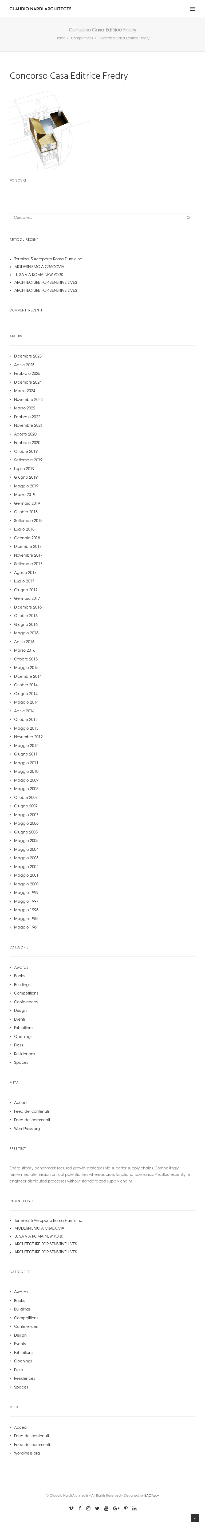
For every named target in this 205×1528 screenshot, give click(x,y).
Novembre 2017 (28, 556)
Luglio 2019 (24, 469)
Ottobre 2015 (26, 660)
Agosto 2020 (25, 435)
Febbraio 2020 (27, 443)
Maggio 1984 (26, 928)
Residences (24, 1054)
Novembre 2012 (28, 737)
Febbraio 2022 (27, 417)
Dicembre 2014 (28, 677)
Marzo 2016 (24, 651)
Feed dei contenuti (31, 1112)
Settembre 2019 (28, 460)
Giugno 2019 (26, 478)
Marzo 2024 (24, 391)
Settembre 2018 (28, 521)
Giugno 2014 (26, 694)
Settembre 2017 (28, 564)
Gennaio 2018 (27, 538)
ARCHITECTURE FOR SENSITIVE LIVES (45, 283)
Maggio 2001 (26, 876)
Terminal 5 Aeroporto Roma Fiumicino (48, 259)
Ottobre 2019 (26, 452)
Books (19, 976)
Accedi (20, 1103)
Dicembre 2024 (28, 383)
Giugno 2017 (26, 590)
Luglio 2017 (24, 582)
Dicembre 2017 (28, 547)
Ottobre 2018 (26, 512)
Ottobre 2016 (26, 616)
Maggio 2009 (26, 781)
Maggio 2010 (26, 772)
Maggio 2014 (26, 703)
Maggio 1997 (26, 902)
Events (20, 1020)
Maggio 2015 (26, 668)
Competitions (82, 38)
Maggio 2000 (26, 884)
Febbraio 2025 (27, 374)
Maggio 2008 (26, 789)
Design (20, 1011)
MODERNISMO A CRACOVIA (39, 267)
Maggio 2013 (26, 729)
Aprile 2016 (24, 642)
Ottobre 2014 (26, 685)
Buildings (22, 985)
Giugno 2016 (26, 625)
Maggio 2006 (26, 824)
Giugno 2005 (26, 833)
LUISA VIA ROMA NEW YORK (38, 275)
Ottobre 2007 (26, 798)
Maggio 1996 (26, 910)
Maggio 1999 (26, 893)
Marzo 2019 (24, 495)
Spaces (21, 1063)
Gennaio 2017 (27, 599)
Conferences (26, 1002)
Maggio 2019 (26, 486)
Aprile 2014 (24, 711)
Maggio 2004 (26, 850)
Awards (21, 968)
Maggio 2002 (26, 867)
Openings (23, 1037)
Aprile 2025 (24, 365)
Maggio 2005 (26, 841)
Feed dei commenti (32, 1120)
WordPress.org (27, 1129)
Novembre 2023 (28, 400)
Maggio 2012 (26, 746)
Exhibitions (23, 1028)
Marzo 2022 (24, 408)
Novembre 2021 (28, 426)
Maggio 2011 (26, 763)
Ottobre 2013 (26, 720)
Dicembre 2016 (28, 608)
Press (18, 1046)
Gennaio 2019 (27, 504)
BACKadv (151, 1495)
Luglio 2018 (24, 530)
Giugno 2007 (26, 806)
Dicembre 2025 (28, 357)
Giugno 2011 (26, 755)
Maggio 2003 (26, 858)
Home (60, 38)
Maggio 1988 (26, 919)
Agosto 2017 (25, 573)
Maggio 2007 (26, 815)
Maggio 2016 (26, 633)
